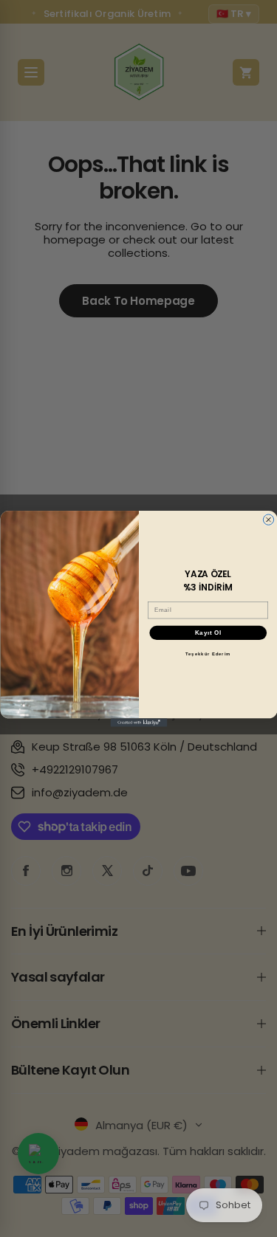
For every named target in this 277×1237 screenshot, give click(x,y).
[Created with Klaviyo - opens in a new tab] (138, 722)
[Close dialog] (268, 519)
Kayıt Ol (207, 632)
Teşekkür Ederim (207, 654)
